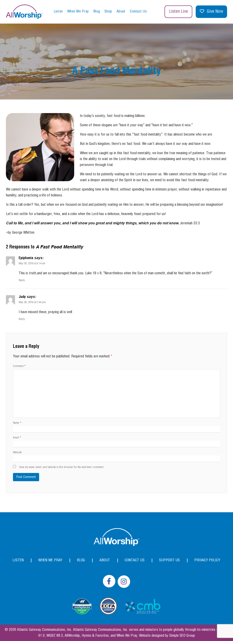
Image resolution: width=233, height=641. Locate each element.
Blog (96, 11)
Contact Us (138, 11)
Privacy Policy (207, 560)
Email (17, 437)
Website (17, 452)
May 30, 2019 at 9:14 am (32, 263)
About (120, 11)
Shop (108, 11)
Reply (22, 280)
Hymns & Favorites (95, 635)
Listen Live (178, 12)
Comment (19, 366)
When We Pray (78, 11)
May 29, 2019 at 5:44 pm (32, 302)
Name (17, 423)
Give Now (215, 12)
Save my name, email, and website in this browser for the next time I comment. (61, 467)
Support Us (169, 560)
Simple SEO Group (182, 635)
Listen (58, 11)
